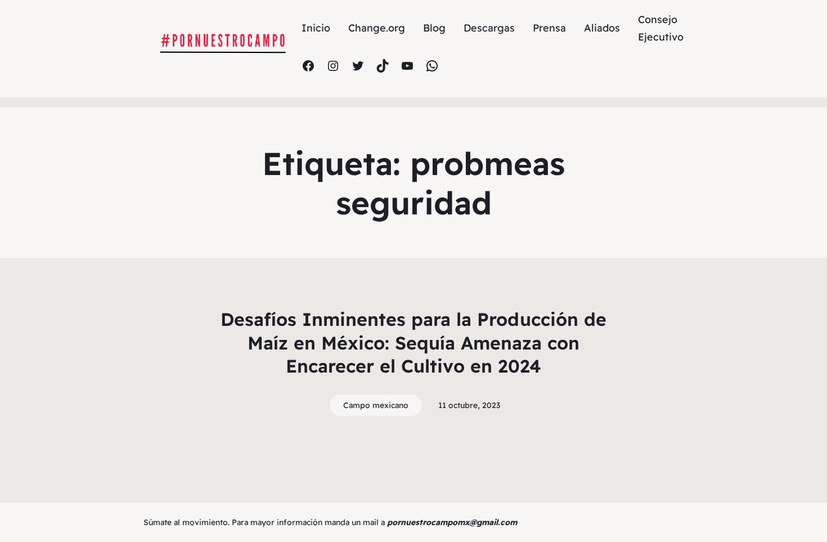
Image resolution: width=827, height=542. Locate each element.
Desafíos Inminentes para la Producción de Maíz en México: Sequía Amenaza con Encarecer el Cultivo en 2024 (413, 342)
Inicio (316, 27)
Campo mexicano (375, 405)
